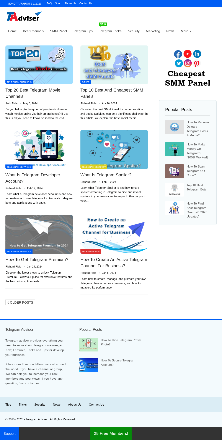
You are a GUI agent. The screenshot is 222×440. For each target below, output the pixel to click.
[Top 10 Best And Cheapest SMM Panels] (114, 64)
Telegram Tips (83, 31)
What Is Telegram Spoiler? (105, 174)
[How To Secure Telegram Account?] (88, 365)
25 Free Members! (111, 433)
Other (86, 82)
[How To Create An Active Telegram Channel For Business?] (114, 234)
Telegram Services (19, 167)
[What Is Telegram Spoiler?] (114, 149)
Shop (58, 3)
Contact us (85, 3)
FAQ (49, 3)
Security (134, 31)
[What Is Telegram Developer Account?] (39, 149)
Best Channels (33, 31)
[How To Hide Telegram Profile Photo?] (88, 345)
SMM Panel (58, 31)
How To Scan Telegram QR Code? (196, 171)
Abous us (74, 404)
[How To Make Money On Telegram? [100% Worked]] (174, 149)
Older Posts (21, 302)
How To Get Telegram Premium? (36, 259)
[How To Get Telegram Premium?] (39, 234)
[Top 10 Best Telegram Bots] (174, 190)
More (184, 31)
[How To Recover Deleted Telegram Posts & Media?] (174, 127)
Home (12, 31)
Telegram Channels (19, 82)
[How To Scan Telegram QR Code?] (174, 171)
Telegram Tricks (110, 29)
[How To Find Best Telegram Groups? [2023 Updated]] (174, 208)
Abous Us (70, 3)
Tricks (23, 404)
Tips (8, 404)
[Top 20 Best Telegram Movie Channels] (39, 64)
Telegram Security (94, 167)
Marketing (153, 31)
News (170, 31)
